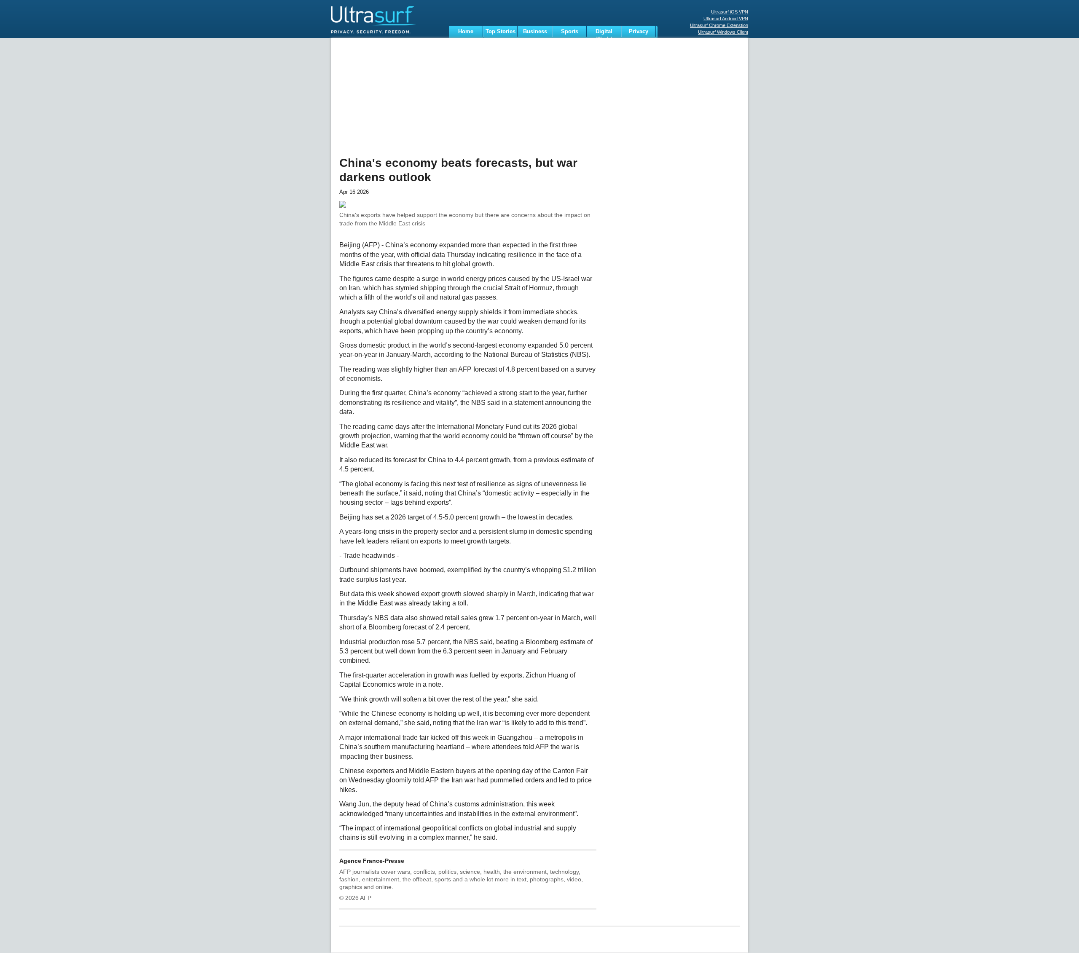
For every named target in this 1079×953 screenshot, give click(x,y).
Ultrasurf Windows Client (723, 32)
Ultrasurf (384, 23)
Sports (569, 31)
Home (465, 31)
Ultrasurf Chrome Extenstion (719, 25)
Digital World (604, 32)
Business (535, 31)
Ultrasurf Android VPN (725, 18)
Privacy (638, 31)
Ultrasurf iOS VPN (729, 11)
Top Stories (500, 31)
